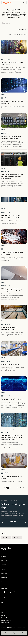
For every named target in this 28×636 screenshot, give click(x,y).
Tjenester (4, 565)
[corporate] (7, 2)
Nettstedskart (4, 617)
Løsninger (4, 560)
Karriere (3, 582)
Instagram (14, 592)
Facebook (4, 592)
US (2, 603)
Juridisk (3, 615)
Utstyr (3, 569)
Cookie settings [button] (5, 622)
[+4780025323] (14, 633)
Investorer (4, 577)
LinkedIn (10, 592)
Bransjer (3, 556)
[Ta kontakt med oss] (22, 633)
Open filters (21, 29)
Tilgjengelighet (5, 613)
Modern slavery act (6, 620)
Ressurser (4, 573)
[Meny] (23, 2)
